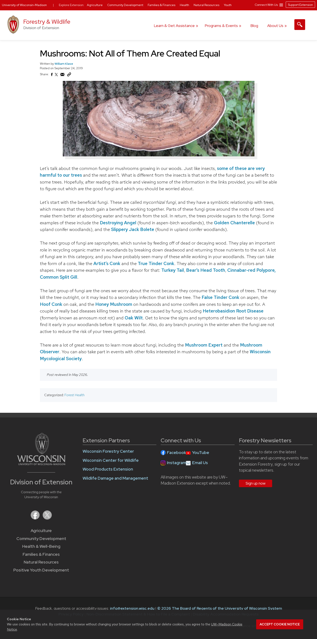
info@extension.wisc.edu (132, 608)
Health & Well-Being (41, 546)
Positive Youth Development (41, 570)
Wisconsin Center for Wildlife (111, 460)
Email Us (200, 462)
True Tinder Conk (156, 263)
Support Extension (300, 5)
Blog (254, 25)
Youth (228, 5)
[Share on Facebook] (51, 76)
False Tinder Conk (220, 297)
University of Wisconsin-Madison (24, 5)
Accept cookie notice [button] (280, 624)
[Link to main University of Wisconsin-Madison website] (41, 463)
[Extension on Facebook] (36, 518)
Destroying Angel (118, 223)
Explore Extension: (71, 5)
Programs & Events (221, 25)
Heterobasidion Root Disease (233, 311)
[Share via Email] (62, 76)
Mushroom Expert (204, 345)
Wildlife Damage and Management (115, 478)
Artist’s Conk (106, 263)
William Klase (64, 64)
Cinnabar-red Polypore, (251, 270)
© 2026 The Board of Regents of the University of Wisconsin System (219, 608)
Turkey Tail (172, 270)
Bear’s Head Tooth (205, 270)
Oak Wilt (134, 318)
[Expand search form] (299, 24)
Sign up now (255, 483)
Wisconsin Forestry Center (108, 451)
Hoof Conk (51, 304)
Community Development (41, 538)
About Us (275, 25)
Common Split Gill (58, 277)
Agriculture (41, 530)
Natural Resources (41, 562)
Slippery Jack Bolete (132, 229)
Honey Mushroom (113, 304)
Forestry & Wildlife (46, 21)
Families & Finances (41, 554)
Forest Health (74, 395)
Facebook (176, 452)
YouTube (200, 452)
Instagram (176, 462)
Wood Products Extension (108, 469)
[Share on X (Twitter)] (56, 76)
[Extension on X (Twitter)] (47, 518)
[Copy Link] (69, 75)
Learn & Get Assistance (174, 25)
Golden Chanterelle (234, 223)
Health (185, 5)
